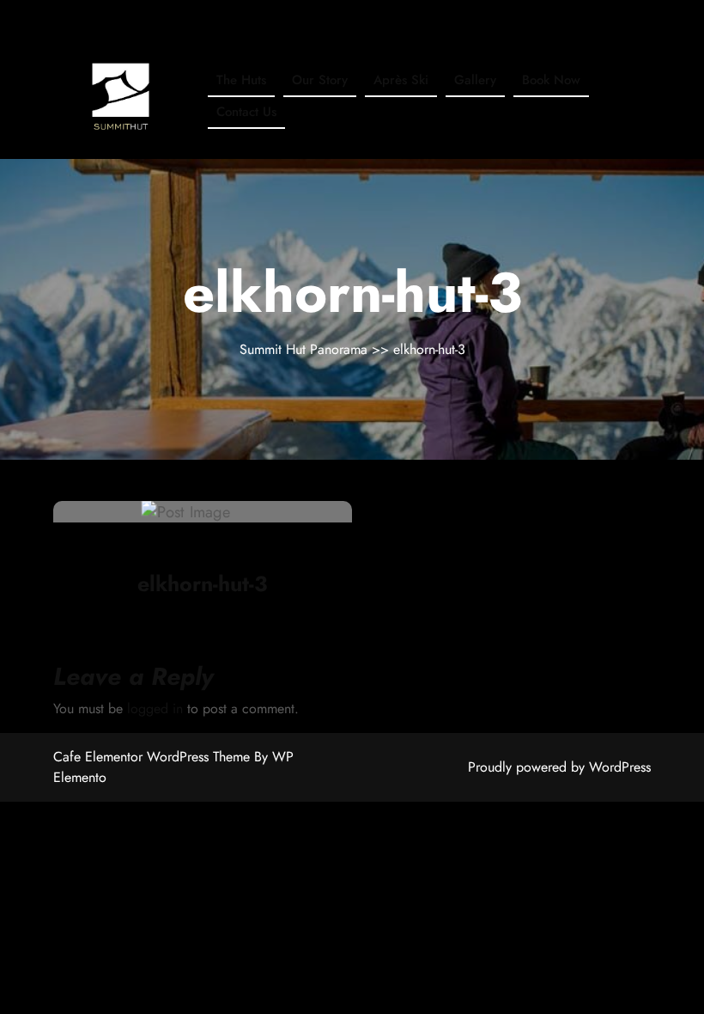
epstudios (279, 550)
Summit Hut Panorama (306, 349)
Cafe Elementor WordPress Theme (153, 757)
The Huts (241, 79)
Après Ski (400, 79)
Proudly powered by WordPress (559, 767)
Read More (194, 512)
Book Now (551, 79)
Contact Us (246, 111)
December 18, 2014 (171, 551)
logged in (155, 708)
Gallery (475, 79)
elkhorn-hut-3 (202, 583)
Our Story (320, 79)
